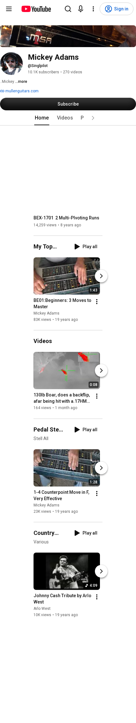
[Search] (68, 9)
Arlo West (42, 608)
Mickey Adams (46, 313)
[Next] (101, 276)
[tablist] (68, 118)
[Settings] (93, 9)
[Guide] (9, 9)
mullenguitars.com (21, 91)
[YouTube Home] (35, 9)
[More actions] (96, 301)
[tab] (41, 118)
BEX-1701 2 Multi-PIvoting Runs (66, 217)
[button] (93, 118)
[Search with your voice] (80, 9)
